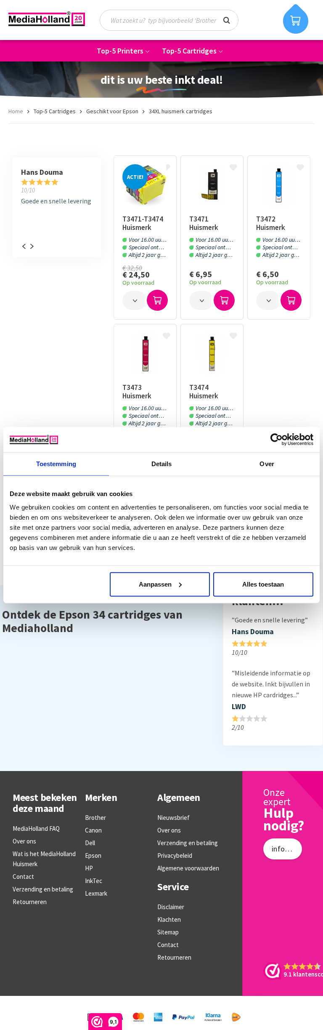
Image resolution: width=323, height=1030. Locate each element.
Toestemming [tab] (56, 463)
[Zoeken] (226, 19)
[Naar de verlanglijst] (167, 168)
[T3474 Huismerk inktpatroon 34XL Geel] (211, 354)
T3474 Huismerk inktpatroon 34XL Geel (208, 391)
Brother (95, 818)
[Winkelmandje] (295, 19)
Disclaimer (170, 907)
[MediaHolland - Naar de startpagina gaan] (46, 19)
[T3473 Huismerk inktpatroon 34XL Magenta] (144, 354)
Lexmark (96, 893)
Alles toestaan (263, 583)
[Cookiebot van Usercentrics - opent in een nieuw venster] (276, 439)
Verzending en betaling (43, 889)
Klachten (169, 919)
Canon (93, 830)
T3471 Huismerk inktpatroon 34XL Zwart (208, 223)
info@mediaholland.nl (287, 849)
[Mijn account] (264, 20)
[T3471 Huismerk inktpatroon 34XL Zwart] (211, 185)
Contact (23, 877)
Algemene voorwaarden (188, 868)
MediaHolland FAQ (36, 829)
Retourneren (30, 902)
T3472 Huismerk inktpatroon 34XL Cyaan (275, 223)
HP (89, 868)
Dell (90, 843)
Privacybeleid (174, 855)
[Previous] (23, 246)
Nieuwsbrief (173, 818)
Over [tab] (266, 463)
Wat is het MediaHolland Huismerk (44, 859)
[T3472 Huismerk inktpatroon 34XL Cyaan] (278, 185)
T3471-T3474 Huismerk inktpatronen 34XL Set (143, 223)
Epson (93, 855)
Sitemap (168, 932)
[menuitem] (173, 20)
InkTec (93, 881)
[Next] (31, 246)
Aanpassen (155, 583)
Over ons (24, 841)
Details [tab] (161, 463)
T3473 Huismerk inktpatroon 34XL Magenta (144, 391)
